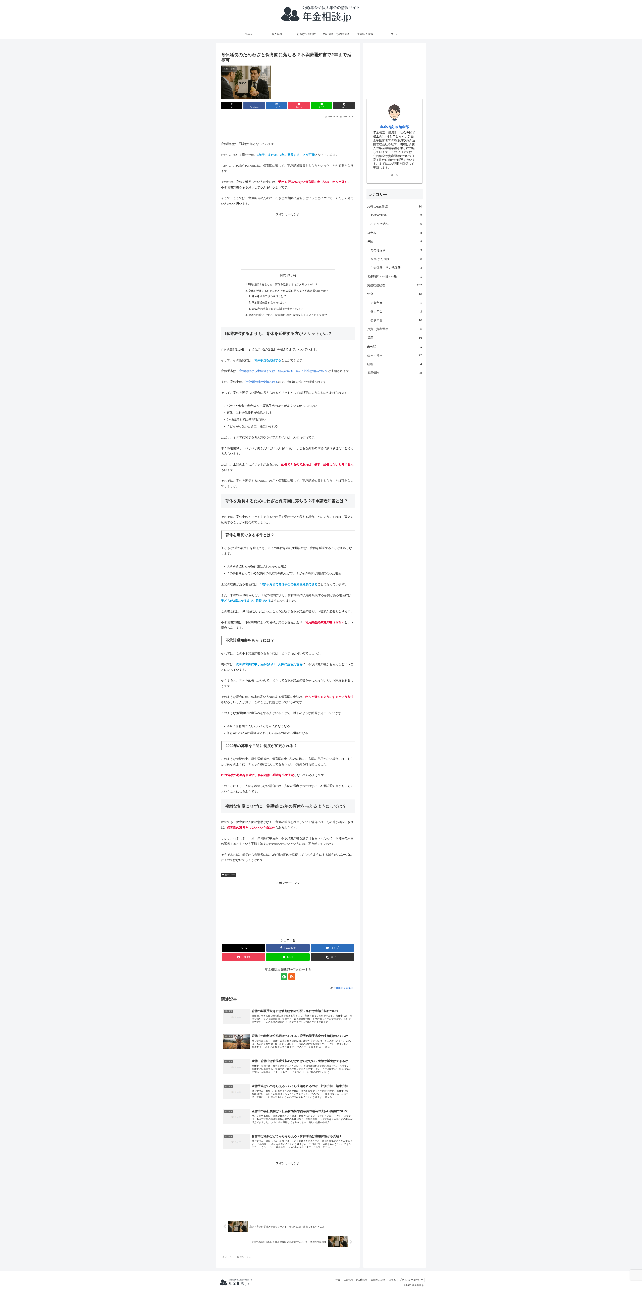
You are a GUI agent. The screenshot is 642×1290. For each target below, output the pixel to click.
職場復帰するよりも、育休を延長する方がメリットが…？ (283, 284)
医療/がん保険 (378, 1279)
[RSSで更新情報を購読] (291, 976)
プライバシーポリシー (411, 1279)
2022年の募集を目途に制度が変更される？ (277, 308)
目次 (283, 275)
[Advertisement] (288, 128)
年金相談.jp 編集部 (394, 127)
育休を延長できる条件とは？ (269, 296)
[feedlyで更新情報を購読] (284, 976)
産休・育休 (230, 875)
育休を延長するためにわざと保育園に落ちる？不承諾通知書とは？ (288, 290)
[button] (344, 105)
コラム (392, 1279)
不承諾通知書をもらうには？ (269, 302)
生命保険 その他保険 (355, 1279)
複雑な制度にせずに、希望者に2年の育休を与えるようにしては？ (287, 314)
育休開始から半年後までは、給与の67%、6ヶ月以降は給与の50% (283, 371)
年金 (338, 1279)
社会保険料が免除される (261, 382)
